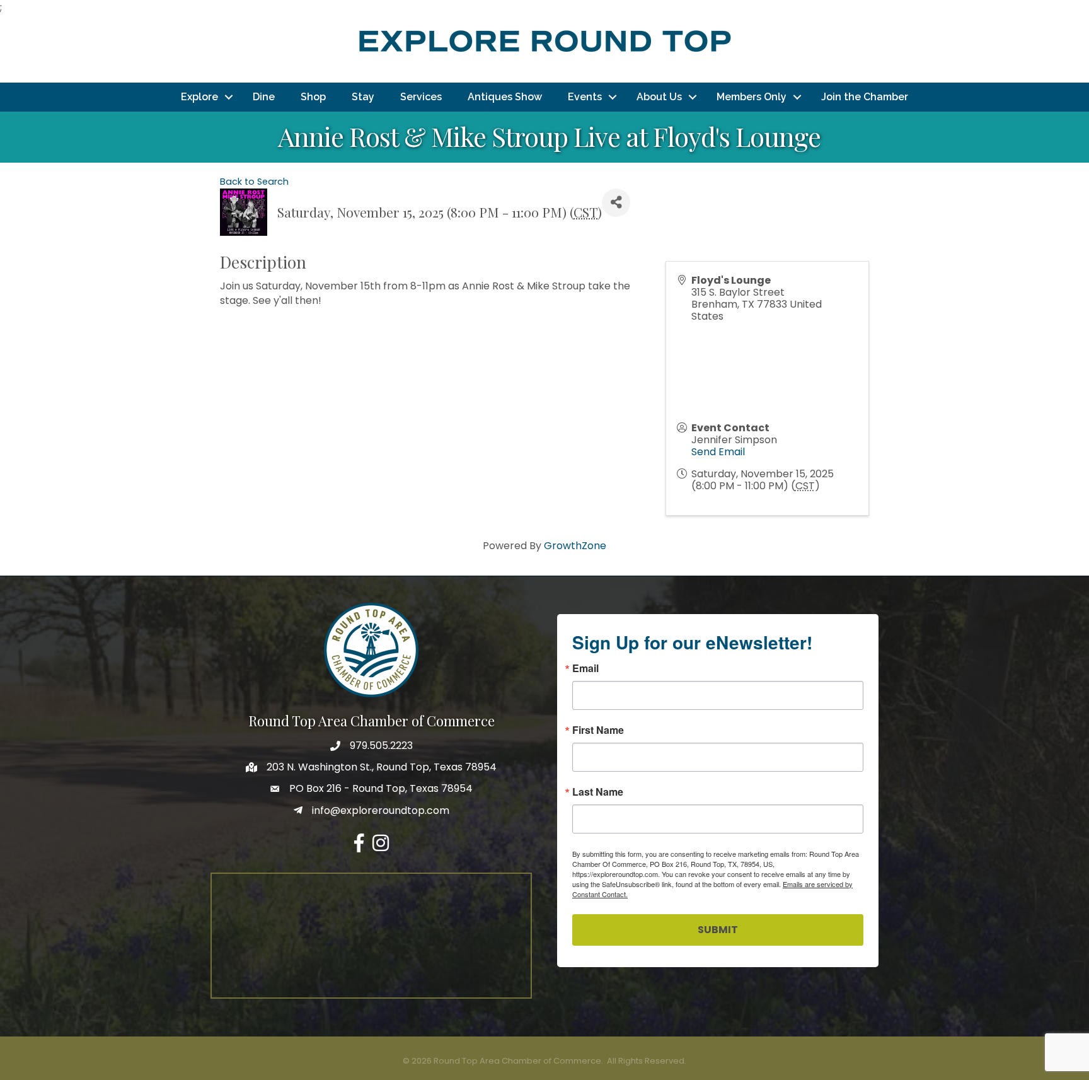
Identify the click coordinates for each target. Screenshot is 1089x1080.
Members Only (751, 97)
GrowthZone (575, 545)
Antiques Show (505, 97)
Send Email (718, 451)
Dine (264, 97)
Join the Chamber (864, 97)
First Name (598, 730)
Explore (199, 97)
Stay (363, 97)
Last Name (597, 792)
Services (421, 97)
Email (585, 668)
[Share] (616, 203)
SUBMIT (718, 929)
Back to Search (254, 181)
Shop (313, 97)
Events (585, 97)
